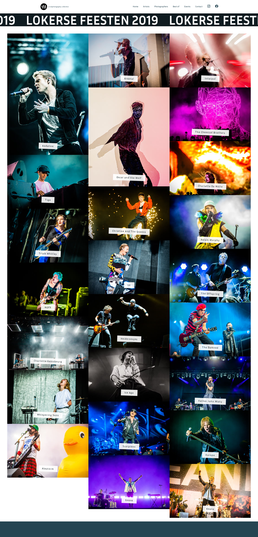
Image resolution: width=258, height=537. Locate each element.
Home (135, 6)
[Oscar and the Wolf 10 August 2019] (129, 89)
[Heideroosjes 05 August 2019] (129, 295)
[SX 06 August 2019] (129, 241)
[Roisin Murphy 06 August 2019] (210, 196)
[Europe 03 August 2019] (210, 411)
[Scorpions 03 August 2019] (129, 403)
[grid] (129, 276)
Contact (199, 6)
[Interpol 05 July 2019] (210, 35)
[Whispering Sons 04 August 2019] (47, 371)
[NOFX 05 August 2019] (47, 264)
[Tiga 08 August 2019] (47, 156)
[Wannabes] (44, 7)
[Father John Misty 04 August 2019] (210, 358)
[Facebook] (216, 6)
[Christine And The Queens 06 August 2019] (129, 188)
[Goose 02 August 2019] (129, 456)
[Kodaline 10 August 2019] (47, 35)
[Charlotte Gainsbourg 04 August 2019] (47, 317)
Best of (176, 6)
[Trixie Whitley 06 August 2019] (47, 210)
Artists (146, 6)
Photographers (161, 6)
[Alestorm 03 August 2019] (47, 425)
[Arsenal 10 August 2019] (129, 35)
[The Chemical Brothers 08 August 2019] (210, 89)
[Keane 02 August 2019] (210, 465)
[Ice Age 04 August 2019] (129, 349)
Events (187, 6)
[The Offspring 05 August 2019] (210, 250)
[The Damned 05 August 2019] (210, 304)
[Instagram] (208, 6)
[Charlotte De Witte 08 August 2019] (210, 142)
